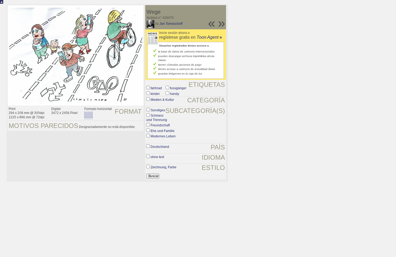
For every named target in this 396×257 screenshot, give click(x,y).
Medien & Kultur (162, 100)
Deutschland (160, 147)
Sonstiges (158, 110)
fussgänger (178, 88)
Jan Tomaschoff (170, 24)
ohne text (157, 157)
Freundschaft (160, 125)
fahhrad (156, 88)
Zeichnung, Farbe (163, 167)
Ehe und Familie (163, 131)
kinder (155, 94)
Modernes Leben (163, 136)
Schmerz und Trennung (156, 118)
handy (174, 94)
